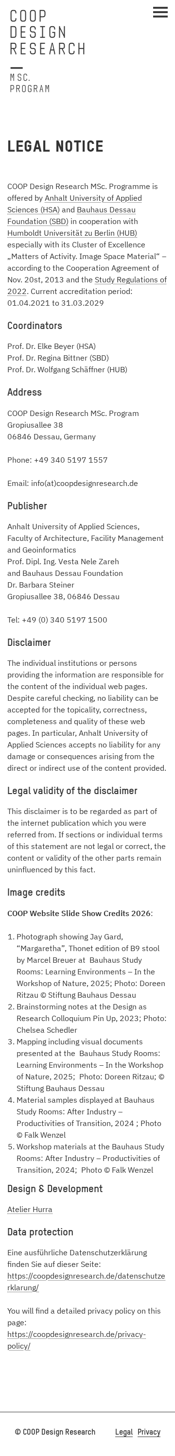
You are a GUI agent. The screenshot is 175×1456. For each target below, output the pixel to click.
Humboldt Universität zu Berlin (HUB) (72, 233)
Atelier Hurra (29, 1209)
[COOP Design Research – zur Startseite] (47, 51)
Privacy (149, 1433)
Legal (124, 1433)
